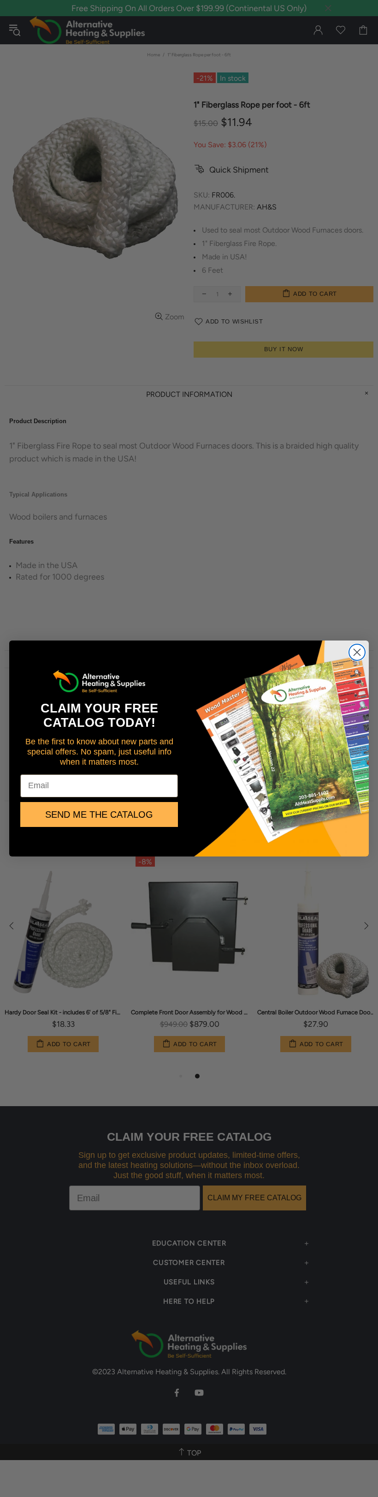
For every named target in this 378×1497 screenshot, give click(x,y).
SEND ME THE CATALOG (99, 814)
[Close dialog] (357, 652)
